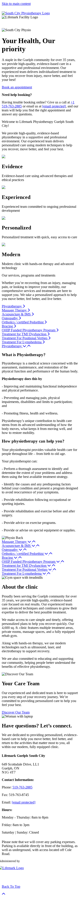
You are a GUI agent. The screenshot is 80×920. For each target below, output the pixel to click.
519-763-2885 (22, 787)
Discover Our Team (16, 712)
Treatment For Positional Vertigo (25, 338)
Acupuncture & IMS (17, 314)
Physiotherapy (12, 306)
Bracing (8, 326)
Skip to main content (16, 4)
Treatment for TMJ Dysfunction (24, 334)
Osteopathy (10, 318)
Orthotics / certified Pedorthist (23, 322)
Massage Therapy (15, 310)
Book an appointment (17, 87)
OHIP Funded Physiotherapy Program (29, 330)
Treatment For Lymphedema (22, 342)
